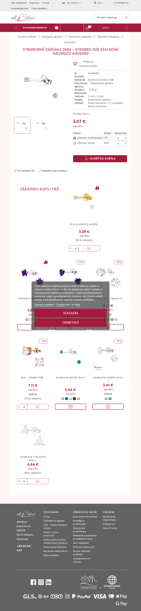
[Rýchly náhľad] (70, 407)
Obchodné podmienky (79, 530)
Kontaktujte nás (19, 8)
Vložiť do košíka (102, 159)
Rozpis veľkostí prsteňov (81, 553)
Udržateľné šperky (54, 520)
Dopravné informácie (85, 516)
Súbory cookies (44, 304)
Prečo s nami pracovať (51, 534)
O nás (46, 2)
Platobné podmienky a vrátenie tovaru (85, 537)
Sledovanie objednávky (109, 518)
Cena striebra (39, 8)
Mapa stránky (51, 555)
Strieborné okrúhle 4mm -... (108, 379)
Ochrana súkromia (83, 547)
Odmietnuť (70, 322)
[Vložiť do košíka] (89, 248)
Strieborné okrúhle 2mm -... (70, 379)
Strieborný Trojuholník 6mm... (33, 458)
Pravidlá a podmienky (79, 522)
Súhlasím (70, 313)
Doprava (34, 2)
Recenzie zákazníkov (55, 551)
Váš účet (109, 512)
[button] (107, 28)
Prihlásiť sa (109, 524)
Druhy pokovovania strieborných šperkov (55, 541)
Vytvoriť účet (110, 528)
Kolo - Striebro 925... (33, 377)
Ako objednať (18, 2)
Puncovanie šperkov (55, 547)
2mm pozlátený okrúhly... (84, 224)
